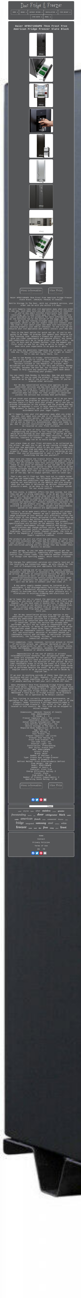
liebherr (57, 824)
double (30, 828)
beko (34, 815)
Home (41, 836)
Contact (41, 839)
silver (38, 811)
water (69, 815)
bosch (30, 815)
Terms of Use (41, 846)
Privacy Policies (41, 842)
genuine (61, 811)
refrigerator (51, 815)
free (45, 827)
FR (44, 849)
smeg (52, 828)
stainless (46, 810)
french (37, 819)
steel (50, 823)
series (43, 819)
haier (32, 811)
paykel (19, 811)
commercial (51, 819)
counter (54, 811)
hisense (60, 819)
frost (63, 827)
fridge (20, 823)
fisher (66, 819)
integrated (30, 823)
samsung (41, 823)
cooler (17, 819)
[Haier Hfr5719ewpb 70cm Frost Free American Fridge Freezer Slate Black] (41, 45)
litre (40, 828)
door (40, 814)
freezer (21, 827)
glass (57, 828)
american (26, 818)
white (64, 823)
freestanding (18, 814)
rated (35, 828)
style (26, 811)
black (62, 814)
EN (38, 849)
